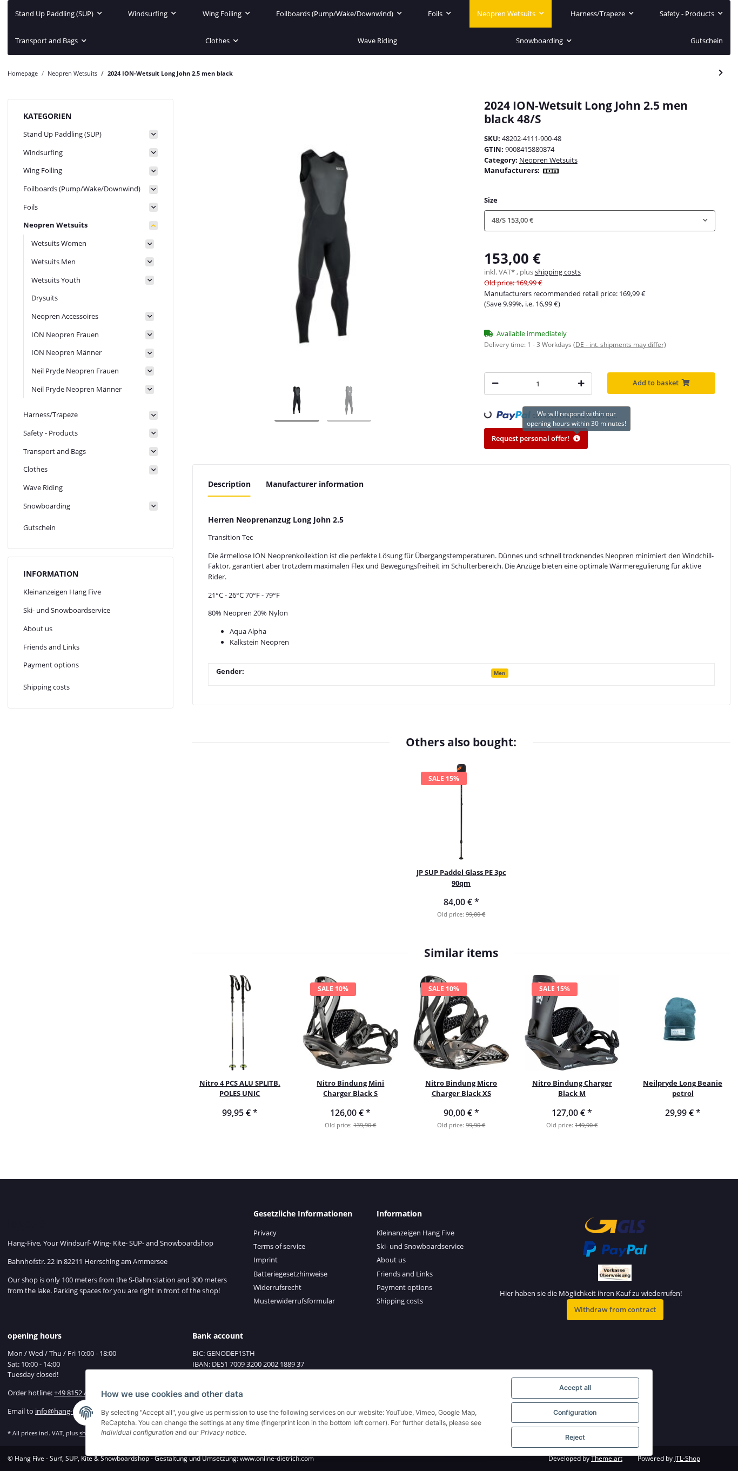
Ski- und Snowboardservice (66, 610)
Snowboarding (46, 506)
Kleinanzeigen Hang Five (62, 592)
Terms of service (279, 1246)
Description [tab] (229, 484)
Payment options (51, 665)
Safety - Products (50, 433)
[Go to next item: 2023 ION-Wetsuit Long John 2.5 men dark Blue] (720, 73)
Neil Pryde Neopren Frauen (75, 371)
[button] (599, 220)
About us (37, 628)
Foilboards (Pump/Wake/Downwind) (81, 188)
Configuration (574, 1412)
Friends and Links (51, 647)
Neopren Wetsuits (548, 160)
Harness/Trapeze (50, 414)
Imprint (265, 1260)
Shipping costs (46, 687)
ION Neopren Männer (66, 352)
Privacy (265, 1233)
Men (500, 673)
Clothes (35, 469)
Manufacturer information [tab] (315, 484)
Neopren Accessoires (64, 316)
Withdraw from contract (615, 1309)
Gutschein (39, 527)
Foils (30, 207)
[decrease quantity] (495, 383)
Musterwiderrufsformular (294, 1301)
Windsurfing (43, 152)
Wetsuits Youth (55, 280)
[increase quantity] (581, 383)
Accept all (575, 1387)
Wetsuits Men (53, 261)
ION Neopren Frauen (65, 334)
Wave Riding (43, 487)
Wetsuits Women (58, 243)
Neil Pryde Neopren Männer (76, 389)
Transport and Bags (54, 451)
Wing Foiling (42, 170)
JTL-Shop (687, 1458)
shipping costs (558, 272)
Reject (575, 1437)
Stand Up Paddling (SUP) (62, 134)
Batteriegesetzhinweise (290, 1274)
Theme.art (606, 1458)
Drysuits (44, 298)
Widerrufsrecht (277, 1287)
